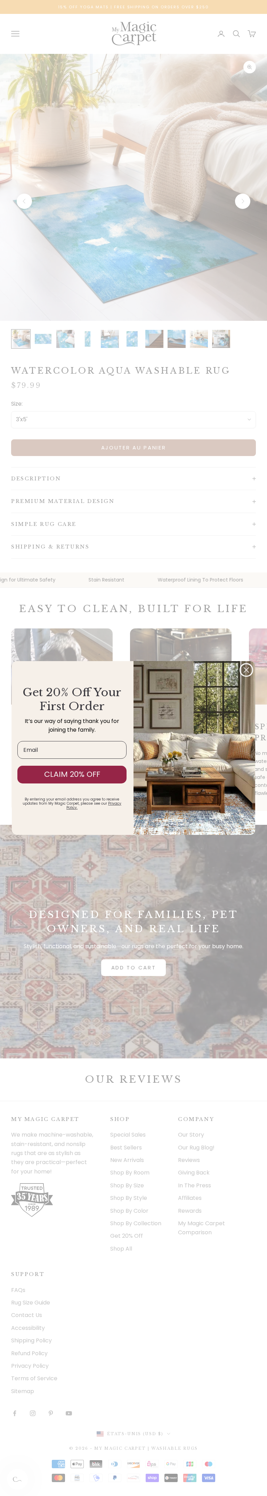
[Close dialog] (246, 670)
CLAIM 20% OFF (72, 774)
